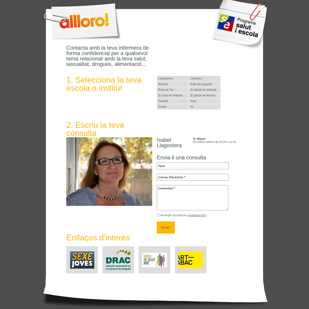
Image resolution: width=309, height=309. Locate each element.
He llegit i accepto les (173, 215)
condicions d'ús (196, 215)
